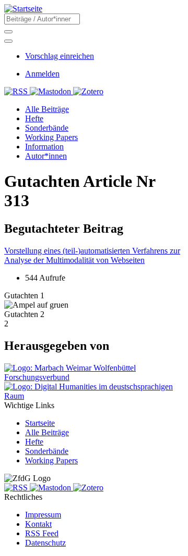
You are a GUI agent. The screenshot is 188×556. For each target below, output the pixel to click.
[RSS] (17, 91)
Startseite (40, 423)
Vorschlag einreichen (59, 56)
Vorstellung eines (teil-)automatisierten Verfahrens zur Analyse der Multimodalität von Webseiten (92, 255)
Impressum (43, 514)
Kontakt (38, 524)
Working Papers (51, 460)
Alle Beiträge (47, 432)
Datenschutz (45, 542)
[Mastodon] (51, 91)
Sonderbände (46, 451)
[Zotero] (88, 91)
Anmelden (42, 73)
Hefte (34, 441)
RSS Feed (41, 533)
